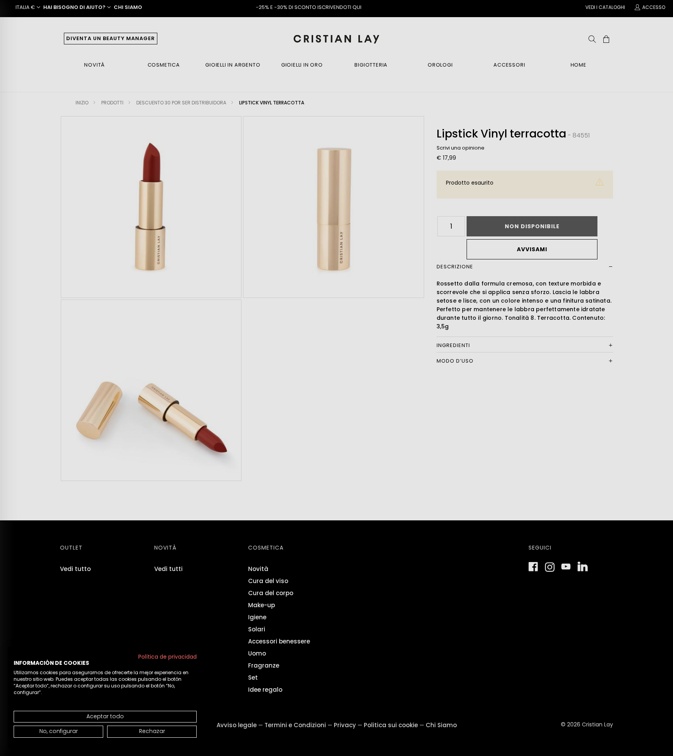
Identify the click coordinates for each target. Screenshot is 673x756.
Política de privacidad (167, 657)
